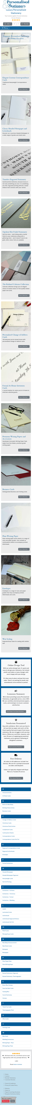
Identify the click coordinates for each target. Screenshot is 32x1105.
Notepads (5, 949)
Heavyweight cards (7, 878)
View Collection (23, 89)
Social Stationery (7, 995)
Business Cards (8, 489)
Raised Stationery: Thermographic (11, 976)
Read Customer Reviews (16, 746)
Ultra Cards (5, 1019)
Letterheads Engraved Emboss (10, 919)
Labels (4, 909)
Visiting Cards (6, 1027)
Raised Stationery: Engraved (10, 973)
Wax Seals (5, 1036)
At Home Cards (6, 796)
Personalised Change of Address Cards (15, 336)
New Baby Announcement (9, 942)
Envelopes (6, 588)
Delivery (7, 1088)
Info (8, 24)
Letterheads (5, 915)
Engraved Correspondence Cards (11, 848)
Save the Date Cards (7, 988)
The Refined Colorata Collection (15, 284)
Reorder (26, 24)
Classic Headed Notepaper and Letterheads (14, 129)
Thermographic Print (8, 1010)
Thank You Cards (6, 1007)
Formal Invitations (7, 863)
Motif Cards (5, 930)
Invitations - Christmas (8, 894)
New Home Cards (7, 946)
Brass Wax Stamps (7, 985)
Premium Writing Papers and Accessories (14, 437)
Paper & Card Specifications (12, 1092)
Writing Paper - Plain (8, 1042)
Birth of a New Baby (7, 804)
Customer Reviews (10, 1080)
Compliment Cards (7, 829)
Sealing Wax (5, 991)
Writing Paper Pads (7, 1046)
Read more (6, 1101)
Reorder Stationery (10, 1078)
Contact (7, 1076)
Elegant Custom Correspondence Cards (15, 79)
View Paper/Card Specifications (16, 711)
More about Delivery (16, 778)
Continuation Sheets (8, 833)
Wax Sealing (7, 639)
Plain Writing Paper (10, 536)
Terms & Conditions (10, 1083)
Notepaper (5, 952)
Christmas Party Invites (8, 826)
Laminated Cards (7, 912)
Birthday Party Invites (8, 808)
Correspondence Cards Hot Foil (10, 839)
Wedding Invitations (8, 1039)
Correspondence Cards (8, 836)
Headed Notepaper (7, 872)
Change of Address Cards (9, 820)
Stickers (4, 998)
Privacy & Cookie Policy (11, 1085)
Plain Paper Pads (7, 961)
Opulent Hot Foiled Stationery (14, 232)
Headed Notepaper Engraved (10, 875)
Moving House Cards (8, 934)
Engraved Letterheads (8, 851)
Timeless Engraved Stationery (14, 179)
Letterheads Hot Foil (8, 922)
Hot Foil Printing (6, 882)
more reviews (18, 1064)
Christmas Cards (6, 823)
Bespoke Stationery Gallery (12, 1094)
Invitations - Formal (7, 897)
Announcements (7, 792)
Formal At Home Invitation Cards (13, 387)
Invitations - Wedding (8, 900)
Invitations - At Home (8, 890)
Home (6, 1074)
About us (7, 1090)
